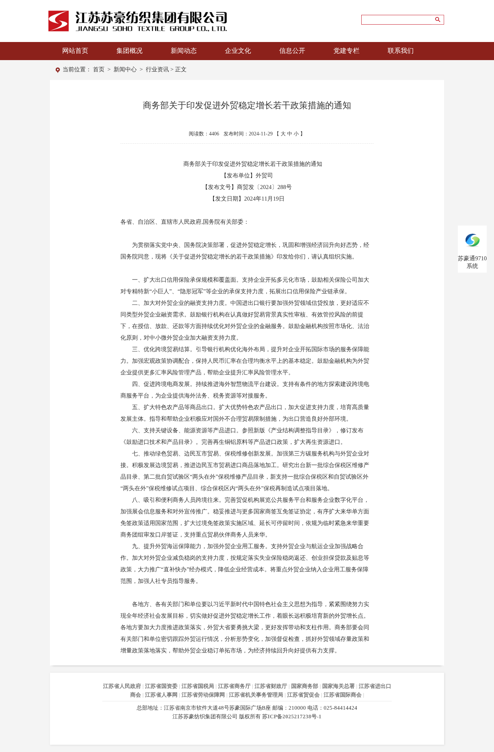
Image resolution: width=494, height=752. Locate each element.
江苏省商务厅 (234, 686)
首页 (99, 69)
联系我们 (401, 50)
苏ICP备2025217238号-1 (291, 716)
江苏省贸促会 (303, 695)
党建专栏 (346, 50)
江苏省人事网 (161, 695)
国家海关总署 (338, 686)
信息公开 (292, 50)
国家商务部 (304, 686)
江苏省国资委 (161, 686)
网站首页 (75, 50)
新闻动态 (184, 50)
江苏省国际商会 (343, 695)
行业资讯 (157, 69)
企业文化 (238, 50)
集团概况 (129, 50)
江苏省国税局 (198, 686)
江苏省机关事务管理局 (256, 695)
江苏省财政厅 (271, 686)
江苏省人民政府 (122, 686)
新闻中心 (125, 69)
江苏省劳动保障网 (203, 695)
